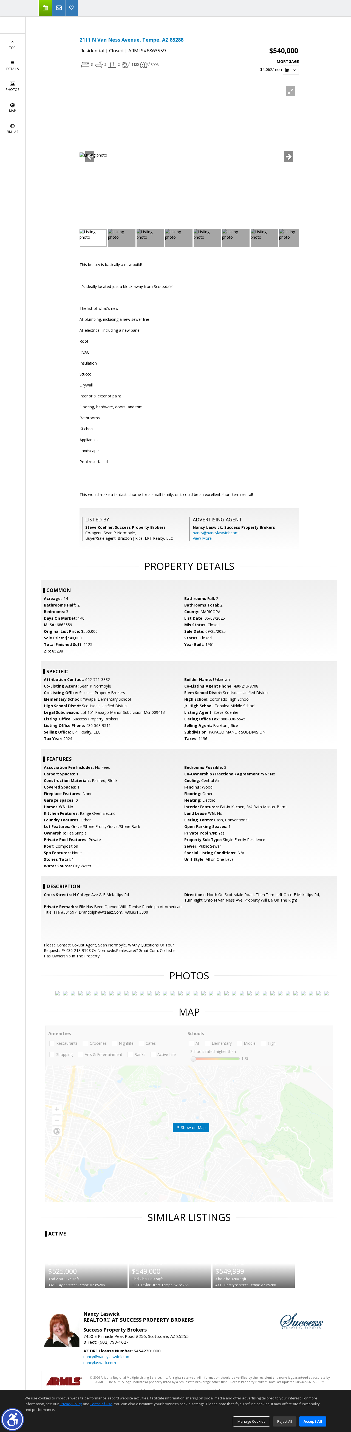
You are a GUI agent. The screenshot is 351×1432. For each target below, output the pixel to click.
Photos (12, 89)
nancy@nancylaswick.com (216, 532)
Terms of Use (101, 1403)
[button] (12, 1419)
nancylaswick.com (99, 1362)
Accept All (313, 1421)
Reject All (284, 1421)
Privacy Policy (71, 1403)
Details (12, 69)
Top (12, 47)
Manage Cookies (251, 1421)
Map (12, 110)
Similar (12, 131)
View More (202, 538)
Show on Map (193, 1127)
